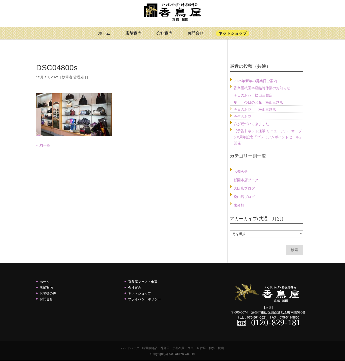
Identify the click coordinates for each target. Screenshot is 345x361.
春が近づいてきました (251, 123)
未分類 (239, 205)
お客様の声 (48, 293)
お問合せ (195, 33)
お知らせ (241, 171)
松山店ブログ (244, 196)
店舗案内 (133, 33)
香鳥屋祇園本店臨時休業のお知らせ (262, 87)
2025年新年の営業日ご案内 (255, 80)
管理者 (78, 76)
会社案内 (164, 33)
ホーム (104, 33)
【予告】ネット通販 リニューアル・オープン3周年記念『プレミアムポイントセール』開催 (268, 136)
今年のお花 (242, 116)
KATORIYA (176, 353)
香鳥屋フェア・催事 (143, 281)
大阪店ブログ (244, 188)
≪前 (39, 145)
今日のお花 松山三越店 (253, 95)
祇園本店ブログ (246, 179)
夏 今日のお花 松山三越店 (258, 102)
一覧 (46, 145)
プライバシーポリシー (144, 299)
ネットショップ (232, 33)
